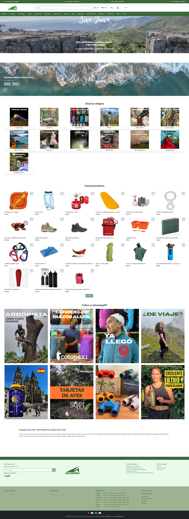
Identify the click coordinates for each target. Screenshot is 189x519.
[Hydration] (49, 139)
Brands (124, 13)
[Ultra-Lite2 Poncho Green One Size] (140, 251)
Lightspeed (120, 516)
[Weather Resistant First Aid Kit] (109, 225)
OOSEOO (108, 516)
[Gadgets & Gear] (19, 139)
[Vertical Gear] (170, 117)
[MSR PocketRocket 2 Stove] (79, 199)
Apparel (29, 13)
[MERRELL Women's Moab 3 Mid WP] (49, 225)
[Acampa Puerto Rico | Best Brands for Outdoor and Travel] (12, 7)
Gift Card (15, 84)
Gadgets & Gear (57, 13)
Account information (147, 498)
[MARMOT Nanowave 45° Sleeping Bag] (18, 277)
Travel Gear (4, 13)
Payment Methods (161, 468)
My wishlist (144, 503)
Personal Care (110, 13)
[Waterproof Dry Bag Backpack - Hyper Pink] (79, 277)
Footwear (12, 13)
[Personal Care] (19, 162)
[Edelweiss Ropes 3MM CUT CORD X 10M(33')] (109, 251)
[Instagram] (9, 476)
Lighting (73, 13)
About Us (7, 84)
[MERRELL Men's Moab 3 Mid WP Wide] (79, 225)
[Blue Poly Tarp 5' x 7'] (49, 251)
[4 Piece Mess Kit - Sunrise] (18, 199)
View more (89, 295)
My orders (144, 500)
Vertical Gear (47, 13)
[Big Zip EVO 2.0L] (49, 199)
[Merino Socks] (140, 117)
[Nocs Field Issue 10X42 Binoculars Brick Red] (18, 225)
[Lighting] (79, 139)
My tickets (144, 502)
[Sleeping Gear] (170, 139)
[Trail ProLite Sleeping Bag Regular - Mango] (109, 199)
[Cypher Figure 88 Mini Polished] (170, 199)
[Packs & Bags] (79, 117)
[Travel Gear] (19, 117)
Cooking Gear (80, 13)
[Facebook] (4, 476)
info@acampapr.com (131, 471)
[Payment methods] (94, 513)
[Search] (92, 7)
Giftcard (118, 13)
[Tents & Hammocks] (140, 139)
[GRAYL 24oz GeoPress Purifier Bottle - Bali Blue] (170, 251)
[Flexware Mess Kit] (140, 225)
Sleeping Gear (101, 13)
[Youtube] (7, 476)
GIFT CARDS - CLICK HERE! (12, 1)
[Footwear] (49, 117)
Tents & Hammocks (91, 13)
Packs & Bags (21, 13)
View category (19, 115)
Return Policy (160, 469)
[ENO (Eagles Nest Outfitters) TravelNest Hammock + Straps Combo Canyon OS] (79, 251)
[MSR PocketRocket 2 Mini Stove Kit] (140, 199)
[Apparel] (109, 117)
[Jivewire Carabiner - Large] (18, 251)
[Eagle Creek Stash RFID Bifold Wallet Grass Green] (170, 225)
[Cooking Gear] (109, 139)
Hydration (66, 13)
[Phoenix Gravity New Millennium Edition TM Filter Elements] (49, 277)
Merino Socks (37, 13)
